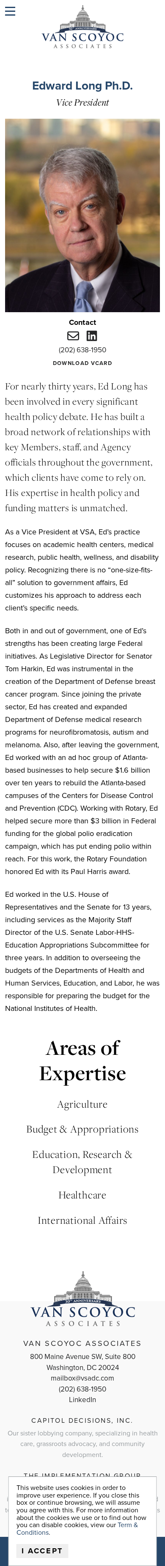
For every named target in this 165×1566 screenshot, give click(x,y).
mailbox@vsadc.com (82, 1378)
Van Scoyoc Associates (82, 1343)
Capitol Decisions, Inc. (82, 1420)
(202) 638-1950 (82, 350)
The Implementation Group (82, 1476)
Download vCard (82, 363)
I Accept (42, 1550)
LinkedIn (82, 1399)
